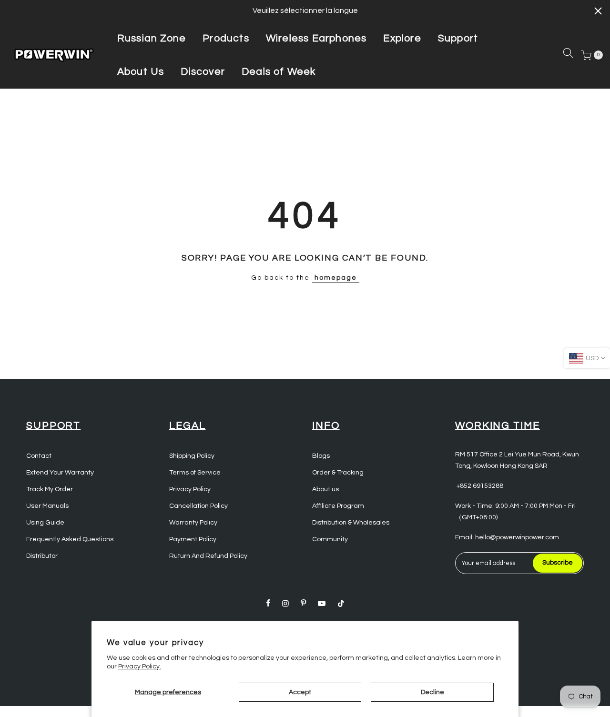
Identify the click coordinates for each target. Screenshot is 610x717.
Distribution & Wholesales (350, 522)
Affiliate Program (338, 506)
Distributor (42, 556)
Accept (300, 692)
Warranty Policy (193, 522)
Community (330, 539)
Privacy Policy (190, 489)
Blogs (321, 456)
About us (325, 489)
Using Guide (45, 522)
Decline (432, 692)
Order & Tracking (338, 472)
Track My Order (49, 489)
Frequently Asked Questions (69, 539)
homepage (336, 277)
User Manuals (47, 506)
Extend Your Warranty (60, 472)
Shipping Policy (191, 456)
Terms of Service (195, 472)
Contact (38, 456)
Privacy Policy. (139, 666)
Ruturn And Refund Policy (208, 556)
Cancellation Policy (198, 506)
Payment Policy (192, 539)
